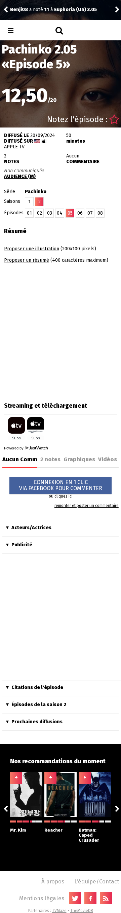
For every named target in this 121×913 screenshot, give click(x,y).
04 (60, 213)
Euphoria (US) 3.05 (75, 9)
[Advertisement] (60, 330)
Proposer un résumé (26, 260)
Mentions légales (41, 898)
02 (39, 213)
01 (29, 213)
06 (80, 213)
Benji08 (19, 9)
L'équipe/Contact (96, 881)
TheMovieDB (81, 910)
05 (70, 213)
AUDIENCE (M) (20, 176)
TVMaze (59, 910)
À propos (52, 881)
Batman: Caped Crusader (89, 835)
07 (90, 213)
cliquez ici (63, 496)
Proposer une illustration (31, 249)
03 (49, 213)
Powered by (14, 448)
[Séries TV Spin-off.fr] (37, 30)
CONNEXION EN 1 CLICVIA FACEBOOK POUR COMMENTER (60, 485)
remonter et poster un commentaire (86, 505)
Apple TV (14, 147)
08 (100, 213)
